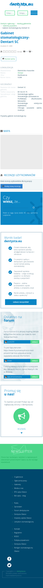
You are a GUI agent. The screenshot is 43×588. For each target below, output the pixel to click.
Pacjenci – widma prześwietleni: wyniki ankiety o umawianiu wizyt (24, 285)
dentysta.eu (21, 571)
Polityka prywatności (21, 540)
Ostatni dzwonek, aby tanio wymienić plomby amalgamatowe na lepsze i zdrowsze (24, 250)
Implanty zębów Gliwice (22, 518)
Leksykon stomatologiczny (24, 522)
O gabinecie (18, 477)
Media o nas (18, 488)
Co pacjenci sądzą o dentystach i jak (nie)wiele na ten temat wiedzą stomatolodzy (24, 262)
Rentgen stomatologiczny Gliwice (23, 549)
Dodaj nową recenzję (13, 186)
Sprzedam (18, 507)
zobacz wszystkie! (21, 302)
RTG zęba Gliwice (20, 492)
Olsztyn (20, 73)
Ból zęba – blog (20, 496)
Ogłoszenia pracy (20, 481)
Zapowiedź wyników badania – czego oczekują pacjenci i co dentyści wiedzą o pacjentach (24, 274)
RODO (16, 536)
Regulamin (18, 533)
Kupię (16, 503)
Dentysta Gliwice (20, 514)
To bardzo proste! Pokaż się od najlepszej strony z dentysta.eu (18, 403)
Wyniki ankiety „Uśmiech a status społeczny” (24, 294)
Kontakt (17, 529)
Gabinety (17, 484)
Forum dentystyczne (21, 510)
